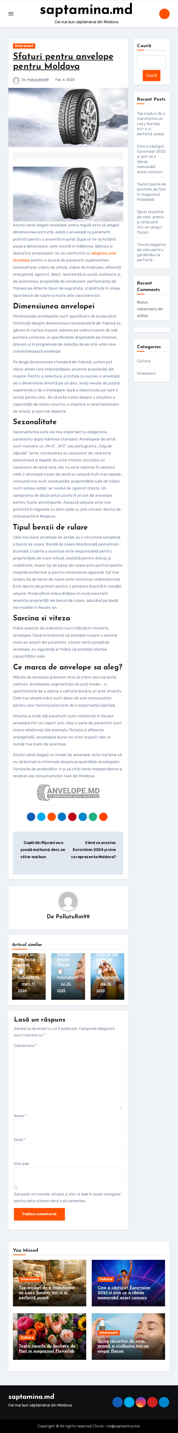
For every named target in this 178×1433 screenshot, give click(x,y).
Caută (144, 46)
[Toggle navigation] (10, 13)
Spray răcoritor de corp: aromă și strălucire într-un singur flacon (150, 222)
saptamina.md (86, 10)
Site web (21, 1164)
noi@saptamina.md (123, 1426)
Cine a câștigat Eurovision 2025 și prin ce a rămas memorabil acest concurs (124, 1293)
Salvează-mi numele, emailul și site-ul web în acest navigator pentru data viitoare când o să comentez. (67, 1197)
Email (20, 1140)
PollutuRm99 (37, 80)
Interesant (24, 46)
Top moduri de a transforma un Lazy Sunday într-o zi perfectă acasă (151, 123)
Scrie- (100, 1426)
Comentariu (25, 1045)
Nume (20, 1116)
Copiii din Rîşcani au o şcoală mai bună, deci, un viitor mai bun (42, 850)
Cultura (143, 361)
